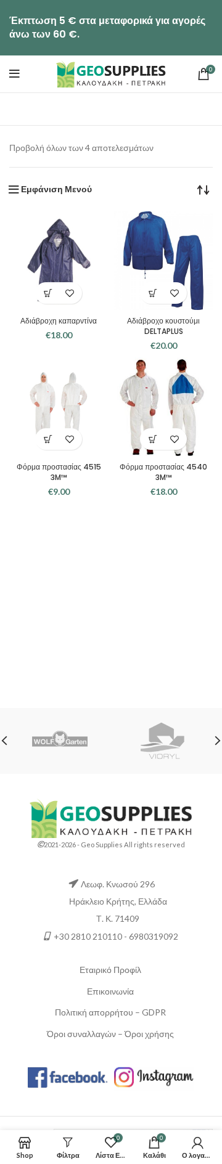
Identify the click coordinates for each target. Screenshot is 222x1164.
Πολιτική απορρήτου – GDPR (110, 1012)
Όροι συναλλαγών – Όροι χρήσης (110, 1033)
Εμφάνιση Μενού (56, 189)
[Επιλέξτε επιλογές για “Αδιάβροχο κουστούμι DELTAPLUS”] (152, 293)
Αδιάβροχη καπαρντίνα (58, 320)
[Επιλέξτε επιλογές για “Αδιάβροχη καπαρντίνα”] (48, 293)
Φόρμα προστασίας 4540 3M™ (163, 472)
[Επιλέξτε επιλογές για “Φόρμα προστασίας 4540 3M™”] (152, 439)
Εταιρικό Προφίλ (110, 969)
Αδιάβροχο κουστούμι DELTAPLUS (163, 325)
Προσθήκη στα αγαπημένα (69, 293)
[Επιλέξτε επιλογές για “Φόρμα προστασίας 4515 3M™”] (48, 439)
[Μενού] (14, 74)
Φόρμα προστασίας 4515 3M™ (59, 472)
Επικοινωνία (110, 991)
